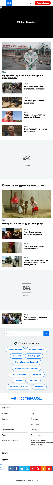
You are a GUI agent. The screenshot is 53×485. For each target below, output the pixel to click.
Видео (4, 435)
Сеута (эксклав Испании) (26, 362)
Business (5, 419)
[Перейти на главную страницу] (9, 3)
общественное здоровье (26, 368)
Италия (19, 380)
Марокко (39, 387)
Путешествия (8, 430)
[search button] (46, 333)
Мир (4, 72)
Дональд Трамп (19, 374)
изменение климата (19, 387)
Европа (5, 413)
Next (4, 424)
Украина (33, 380)
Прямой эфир (43, 3)
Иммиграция (34, 356)
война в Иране (15, 349)
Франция (37, 374)
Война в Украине (36, 349)
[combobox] (27, 333)
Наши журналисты (10, 440)
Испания (17, 356)
